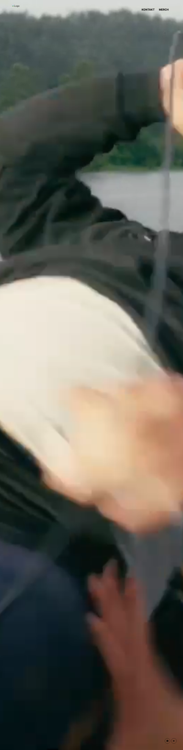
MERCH (164, 9)
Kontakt (148, 9)
